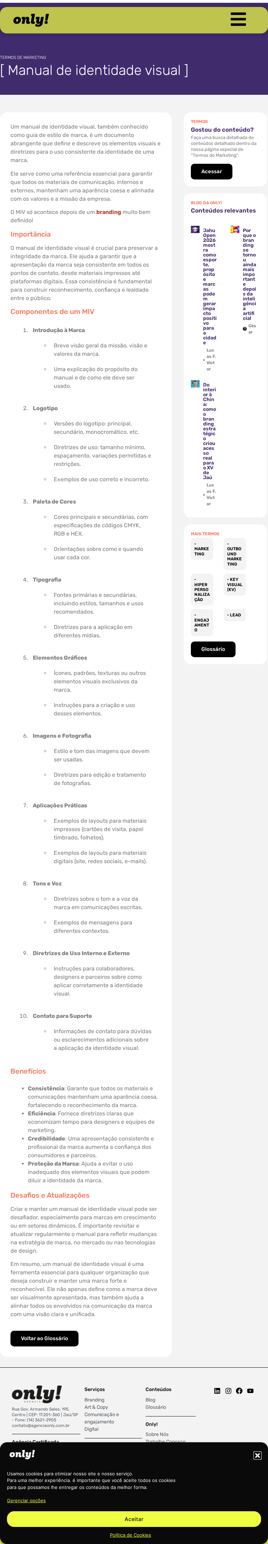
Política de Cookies (130, 1535)
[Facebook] (239, 1391)
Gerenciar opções (26, 1500)
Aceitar (134, 1519)
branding (108, 212)
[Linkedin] (217, 1391)
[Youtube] (250, 1391)
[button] (257, 1455)
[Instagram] (228, 1391)
